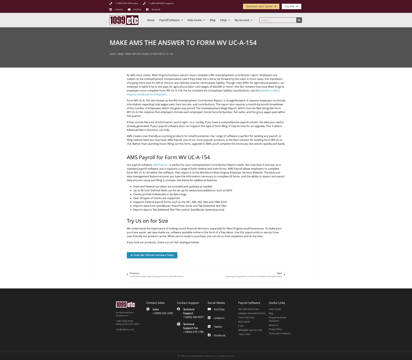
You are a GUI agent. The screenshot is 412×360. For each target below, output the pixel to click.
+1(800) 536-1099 (163, 313)
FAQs (223, 20)
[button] (152, 255)
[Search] (299, 20)
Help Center (194, 20)
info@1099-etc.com (125, 329)
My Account (242, 20)
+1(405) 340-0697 (193, 317)
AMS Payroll (160, 165)
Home (150, 20)
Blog (212, 20)
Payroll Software (169, 20)
